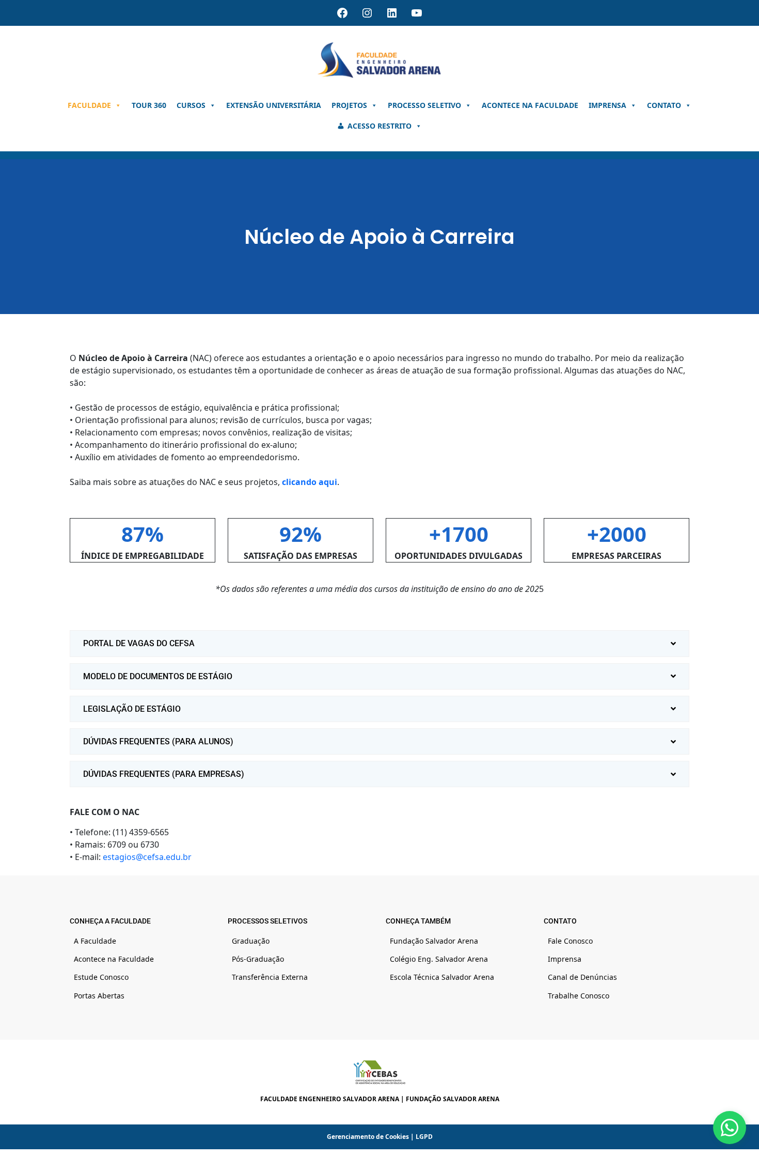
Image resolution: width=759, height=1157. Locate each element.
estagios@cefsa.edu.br (147, 857)
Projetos (349, 105)
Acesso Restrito (379, 126)
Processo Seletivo (424, 105)
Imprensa (607, 105)
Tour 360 (149, 105)
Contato (664, 105)
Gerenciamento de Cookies (368, 1136)
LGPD (424, 1136)
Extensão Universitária (273, 105)
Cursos (191, 105)
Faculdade (89, 105)
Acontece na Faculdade (530, 105)
